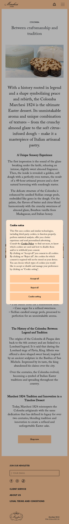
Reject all (35, 287)
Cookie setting (34, 296)
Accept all (34, 278)
